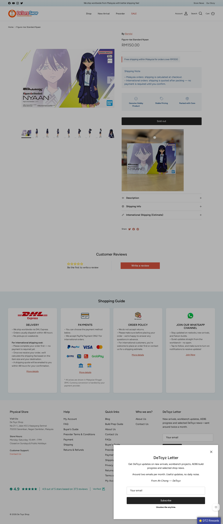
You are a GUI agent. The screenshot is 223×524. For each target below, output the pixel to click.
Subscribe (165, 500)
